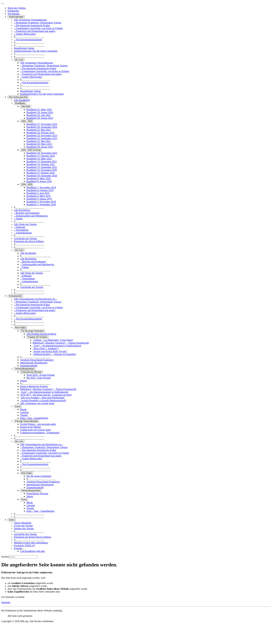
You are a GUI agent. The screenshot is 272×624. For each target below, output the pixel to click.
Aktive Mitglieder (22, 522)
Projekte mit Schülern (37, 337)
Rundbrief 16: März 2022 (39, 158)
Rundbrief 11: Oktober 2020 (40, 172)
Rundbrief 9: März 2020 (38, 178)
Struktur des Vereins (24, 528)
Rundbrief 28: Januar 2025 (39, 118)
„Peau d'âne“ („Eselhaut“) (46, 348)
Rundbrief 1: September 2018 (41, 204)
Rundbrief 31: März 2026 (39, 109)
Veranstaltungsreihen (24, 369)
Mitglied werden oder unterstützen (31, 542)
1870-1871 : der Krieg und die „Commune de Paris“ (46, 394)
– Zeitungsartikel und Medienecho (31, 215)
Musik (23, 409)
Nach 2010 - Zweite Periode (40, 375)
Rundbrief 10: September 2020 (41, 175)
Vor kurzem (14, 13)
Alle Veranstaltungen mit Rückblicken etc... (35, 299)
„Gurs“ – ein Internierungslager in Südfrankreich (57, 345)
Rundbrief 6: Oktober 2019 (40, 190)
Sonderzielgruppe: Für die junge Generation (35, 51)
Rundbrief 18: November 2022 (41, 153)
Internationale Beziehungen (33, 362)
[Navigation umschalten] (2, 3)
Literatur (24, 412)
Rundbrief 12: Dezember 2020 (41, 170)
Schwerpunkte (15, 296)
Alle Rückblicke (22, 210)
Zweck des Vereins (23, 525)
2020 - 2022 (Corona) (30, 150)
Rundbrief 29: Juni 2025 (38, 115)
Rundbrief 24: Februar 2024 (40, 132)
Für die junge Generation (32, 331)
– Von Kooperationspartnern (28, 39)
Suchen (5, 556)
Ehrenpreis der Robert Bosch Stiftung (32, 537)
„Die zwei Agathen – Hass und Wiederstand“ (42, 397)
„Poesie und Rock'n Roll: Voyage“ (50, 351)
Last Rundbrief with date (32, 551)
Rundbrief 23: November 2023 (41, 135)
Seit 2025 (25, 106)
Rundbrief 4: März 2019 (38, 196)
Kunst (17, 406)
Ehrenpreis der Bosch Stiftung (29, 241)
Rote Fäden (20, 327)
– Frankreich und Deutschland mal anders (34, 31)
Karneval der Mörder (30, 427)
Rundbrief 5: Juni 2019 (37, 193)
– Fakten (18, 218)
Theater (24, 415)
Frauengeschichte (28, 365)
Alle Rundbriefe (22, 100)
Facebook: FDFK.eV (24, 545)
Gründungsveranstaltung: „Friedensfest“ (40, 432)
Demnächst (13, 10)
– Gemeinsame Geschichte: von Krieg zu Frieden (38, 28)
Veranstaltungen (16, 17)
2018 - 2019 (26, 184)
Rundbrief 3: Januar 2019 (39, 198)
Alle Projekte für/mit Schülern (41, 334)
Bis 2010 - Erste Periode (38, 377)
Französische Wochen (31, 372)
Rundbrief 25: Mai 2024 (38, 129)
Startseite (5, 602)
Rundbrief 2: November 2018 (41, 201)
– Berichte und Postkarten (27, 213)
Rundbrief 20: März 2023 (39, 144)
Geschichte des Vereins (25, 238)
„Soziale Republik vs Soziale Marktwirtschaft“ (43, 400)
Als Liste (19, 60)
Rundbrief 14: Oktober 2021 (40, 164)
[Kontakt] (23, 549)
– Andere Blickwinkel (25, 34)
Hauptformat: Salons (24, 48)
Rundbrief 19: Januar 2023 (39, 146)
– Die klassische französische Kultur (32, 25)
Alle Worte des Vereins (25, 224)
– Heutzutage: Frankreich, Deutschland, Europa (37, 22)
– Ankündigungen (23, 232)
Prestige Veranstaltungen (26, 421)
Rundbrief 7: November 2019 (41, 187)
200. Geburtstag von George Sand (37, 403)
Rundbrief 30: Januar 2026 (39, 112)
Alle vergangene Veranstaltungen (30, 19)
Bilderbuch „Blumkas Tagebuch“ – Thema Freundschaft (61, 343)
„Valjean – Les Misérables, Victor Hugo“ (53, 340)
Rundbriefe (20, 103)
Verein (11, 520)
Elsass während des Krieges (34, 386)
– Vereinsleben (21, 230)
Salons (23, 380)
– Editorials (19, 227)
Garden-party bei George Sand (35, 429)
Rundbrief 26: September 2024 (41, 127)
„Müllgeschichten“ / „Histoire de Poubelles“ (54, 354)
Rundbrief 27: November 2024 (41, 124)
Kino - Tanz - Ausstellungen (34, 418)
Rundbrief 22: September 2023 (41, 138)
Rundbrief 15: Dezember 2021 (41, 161)
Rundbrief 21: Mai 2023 (38, 141)
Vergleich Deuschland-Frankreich (37, 360)
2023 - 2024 (26, 121)
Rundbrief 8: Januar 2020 (39, 181)
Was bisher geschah (18, 97)
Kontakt (18, 548)
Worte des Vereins (17, 8)
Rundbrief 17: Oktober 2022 (40, 155)
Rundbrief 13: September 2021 (41, 167)
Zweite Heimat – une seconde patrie (38, 424)
